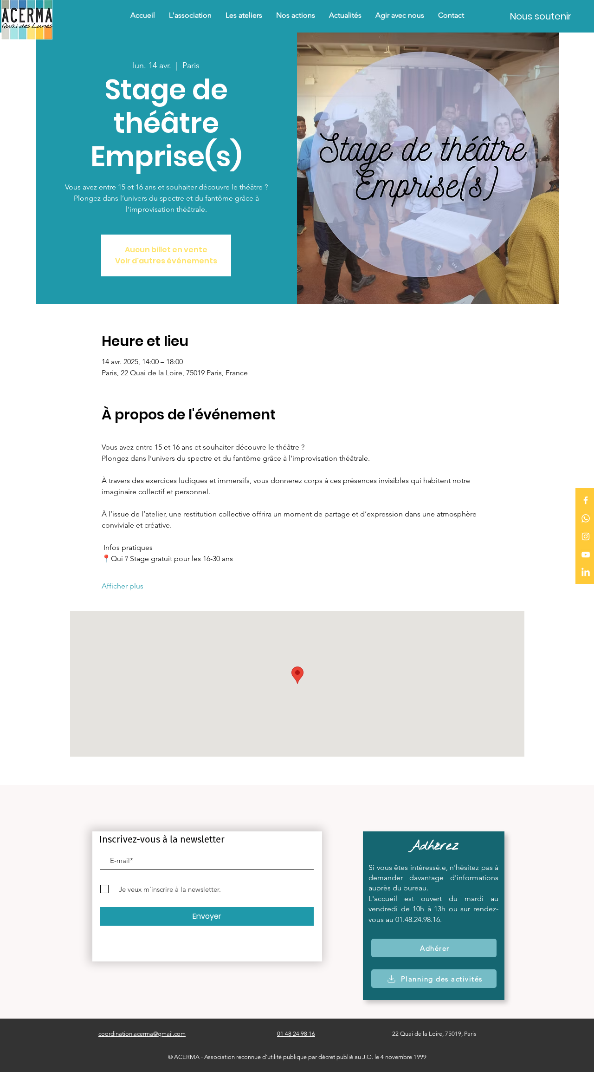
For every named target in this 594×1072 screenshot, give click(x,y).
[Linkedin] (586, 573)
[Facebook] (586, 500)
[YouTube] (586, 554)
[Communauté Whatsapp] (586, 518)
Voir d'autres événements (166, 260)
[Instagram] (586, 536)
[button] (295, 15)
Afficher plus (122, 586)
